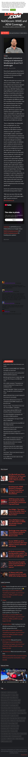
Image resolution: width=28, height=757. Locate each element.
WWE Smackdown (6, 741)
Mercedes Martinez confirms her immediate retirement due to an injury (12, 442)
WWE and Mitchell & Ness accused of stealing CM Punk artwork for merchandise (13, 396)
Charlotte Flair (5, 702)
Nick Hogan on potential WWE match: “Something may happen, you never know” (13, 369)
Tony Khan (15, 733)
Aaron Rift (6, 68)
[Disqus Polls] (14, 262)
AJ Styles (15, 695)
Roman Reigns (13, 723)
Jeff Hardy (21, 710)
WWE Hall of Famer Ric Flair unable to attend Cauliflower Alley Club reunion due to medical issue (13, 448)
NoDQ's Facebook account (11, 233)
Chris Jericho (16, 702)
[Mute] (23, 682)
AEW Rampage (5, 695)
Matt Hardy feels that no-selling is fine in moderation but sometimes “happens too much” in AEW (13, 433)
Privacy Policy (24, 754)
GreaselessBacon (7, 624)
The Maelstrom (6, 651)
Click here (6, 226)
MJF (23, 718)
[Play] (2, 682)
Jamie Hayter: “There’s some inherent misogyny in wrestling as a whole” (13, 453)
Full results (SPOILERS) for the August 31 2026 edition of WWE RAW (13, 419)
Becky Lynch (5, 697)
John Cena (12, 713)
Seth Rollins (15, 725)
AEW (3, 692)
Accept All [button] (13, 9)
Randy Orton (5, 720)
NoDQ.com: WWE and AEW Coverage (14, 22)
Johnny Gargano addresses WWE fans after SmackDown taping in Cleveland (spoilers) (12, 411)
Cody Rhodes (14, 705)
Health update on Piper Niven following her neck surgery (13, 365)
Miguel (4, 586)
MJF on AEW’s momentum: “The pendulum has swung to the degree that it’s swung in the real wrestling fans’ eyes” (13, 385)
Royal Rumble (5, 725)
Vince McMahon (6, 736)
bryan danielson (15, 700)
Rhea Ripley (20, 720)
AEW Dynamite (12, 692)
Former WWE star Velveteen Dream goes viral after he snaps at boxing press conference (13, 438)
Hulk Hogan (12, 710)
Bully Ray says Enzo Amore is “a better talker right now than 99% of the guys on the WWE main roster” (13, 379)
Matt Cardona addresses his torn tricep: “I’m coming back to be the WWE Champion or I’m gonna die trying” (12, 401)
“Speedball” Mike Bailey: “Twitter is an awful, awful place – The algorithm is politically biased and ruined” (14, 391)
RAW (13, 720)
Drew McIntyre (5, 707)
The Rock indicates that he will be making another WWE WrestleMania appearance (13, 373)
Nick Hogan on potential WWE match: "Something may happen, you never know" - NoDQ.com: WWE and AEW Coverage (13, 592)
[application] (14, 676)
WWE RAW (19, 738)
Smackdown (5, 728)
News (6, 55)
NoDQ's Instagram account (11, 231)
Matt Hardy (5, 718)
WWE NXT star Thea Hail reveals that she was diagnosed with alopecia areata (13, 428)
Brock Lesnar (5, 700)
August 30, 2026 (6, 597)
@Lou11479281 (6, 640)
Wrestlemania (16, 736)
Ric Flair (4, 723)
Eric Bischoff (16, 707)
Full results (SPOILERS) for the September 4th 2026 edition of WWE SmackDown (12, 415)
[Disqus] (14, 298)
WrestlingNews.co (9, 200)
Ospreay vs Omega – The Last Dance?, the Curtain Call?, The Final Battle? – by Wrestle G (13, 406)
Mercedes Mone (14, 718)
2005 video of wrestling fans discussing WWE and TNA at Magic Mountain (13, 423)
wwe (3, 738)
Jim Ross (4, 713)
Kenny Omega (21, 713)
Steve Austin (6, 239)
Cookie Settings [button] (6, 9)
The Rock (14, 731)
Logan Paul (14, 715)
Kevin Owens (5, 715)
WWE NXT (10, 738)
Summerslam (5, 731)
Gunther (4, 710)
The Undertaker (5, 733)
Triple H (23, 733)
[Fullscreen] (25, 682)
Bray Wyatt (14, 697)
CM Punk (4, 705)
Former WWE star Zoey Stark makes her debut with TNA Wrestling (13, 457)
